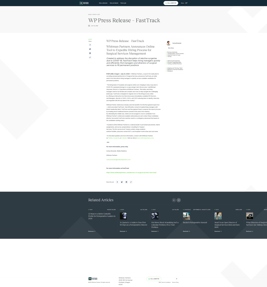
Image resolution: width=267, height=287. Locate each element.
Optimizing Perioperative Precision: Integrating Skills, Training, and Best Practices (174, 62)
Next (179, 200)
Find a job (123, 3)
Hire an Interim (114, 3)
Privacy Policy (175, 282)
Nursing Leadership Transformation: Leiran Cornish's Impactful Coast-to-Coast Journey (175, 54)
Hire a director (103, 3)
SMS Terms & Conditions (165, 282)
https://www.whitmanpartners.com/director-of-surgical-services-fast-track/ (131, 172)
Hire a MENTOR (171, 3)
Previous (174, 200)
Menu (182, 3)
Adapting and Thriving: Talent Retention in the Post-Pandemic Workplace (175, 69)
